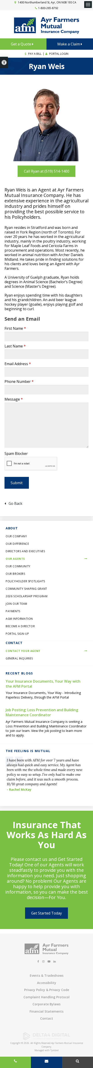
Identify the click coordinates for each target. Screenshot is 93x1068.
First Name (15, 328)
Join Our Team (16, 604)
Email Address (18, 364)
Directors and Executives (25, 551)
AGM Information (19, 619)
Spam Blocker (16, 453)
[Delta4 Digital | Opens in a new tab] (46, 1038)
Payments (13, 611)
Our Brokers (15, 574)
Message (14, 399)
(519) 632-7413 (15, 1062)
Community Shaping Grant (26, 589)
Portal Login (58, 53)
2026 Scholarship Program (26, 596)
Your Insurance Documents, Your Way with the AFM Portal (43, 684)
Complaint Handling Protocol (46, 997)
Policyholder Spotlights (25, 581)
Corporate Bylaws (46, 1004)
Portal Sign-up (17, 634)
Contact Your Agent (23, 651)
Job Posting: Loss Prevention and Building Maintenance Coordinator (42, 712)
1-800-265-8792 (48, 8)
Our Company (16, 536)
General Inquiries (19, 658)
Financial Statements (46, 1011)
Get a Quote (21, 44)
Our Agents (15, 559)
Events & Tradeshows (46, 975)
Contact (46, 1018)
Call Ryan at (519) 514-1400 (46, 171)
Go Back (15, 503)
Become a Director (20, 626)
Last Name (15, 346)
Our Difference (17, 544)
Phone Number (19, 381)
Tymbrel (54, 1050)
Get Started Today (46, 913)
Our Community (18, 566)
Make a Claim (69, 44)
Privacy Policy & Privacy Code (46, 990)
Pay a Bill (35, 53)
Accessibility (46, 983)
